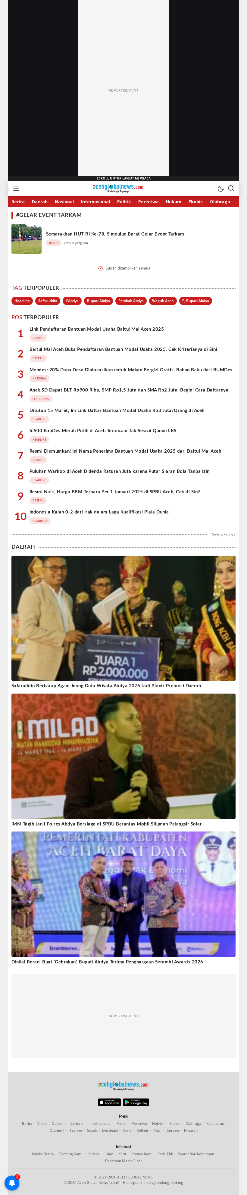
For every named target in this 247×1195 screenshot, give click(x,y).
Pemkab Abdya (131, 300)
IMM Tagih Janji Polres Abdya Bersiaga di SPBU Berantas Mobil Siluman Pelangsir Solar (106, 824)
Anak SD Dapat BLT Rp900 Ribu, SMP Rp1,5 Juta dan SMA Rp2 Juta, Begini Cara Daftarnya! (130, 390)
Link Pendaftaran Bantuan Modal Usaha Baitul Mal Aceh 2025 (97, 329)
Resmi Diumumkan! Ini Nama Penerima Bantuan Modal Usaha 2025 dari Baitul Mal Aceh (125, 451)
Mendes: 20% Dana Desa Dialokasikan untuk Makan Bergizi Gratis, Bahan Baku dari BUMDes (131, 370)
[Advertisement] (123, 90)
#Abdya (72, 300)
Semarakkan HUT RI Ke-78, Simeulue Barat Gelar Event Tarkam (115, 234)
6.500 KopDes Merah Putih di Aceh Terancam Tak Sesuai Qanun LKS (103, 431)
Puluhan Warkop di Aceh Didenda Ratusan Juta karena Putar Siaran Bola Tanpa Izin (120, 471)
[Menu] (15, 188)
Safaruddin (47, 300)
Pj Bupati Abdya (195, 300)
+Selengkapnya (223, 534)
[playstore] (136, 1104)
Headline (22, 300)
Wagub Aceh (163, 300)
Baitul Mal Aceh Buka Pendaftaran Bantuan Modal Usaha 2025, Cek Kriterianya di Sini (123, 349)
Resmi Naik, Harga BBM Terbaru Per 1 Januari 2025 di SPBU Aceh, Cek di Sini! (115, 492)
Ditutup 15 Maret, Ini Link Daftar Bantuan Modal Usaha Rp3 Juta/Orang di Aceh (117, 410)
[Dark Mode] (220, 188)
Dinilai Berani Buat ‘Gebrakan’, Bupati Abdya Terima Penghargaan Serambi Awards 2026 (107, 962)
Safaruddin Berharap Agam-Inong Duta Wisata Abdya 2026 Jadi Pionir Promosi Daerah (106, 686)
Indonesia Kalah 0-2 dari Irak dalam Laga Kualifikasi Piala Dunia (99, 512)
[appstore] (109, 1104)
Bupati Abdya (98, 300)
